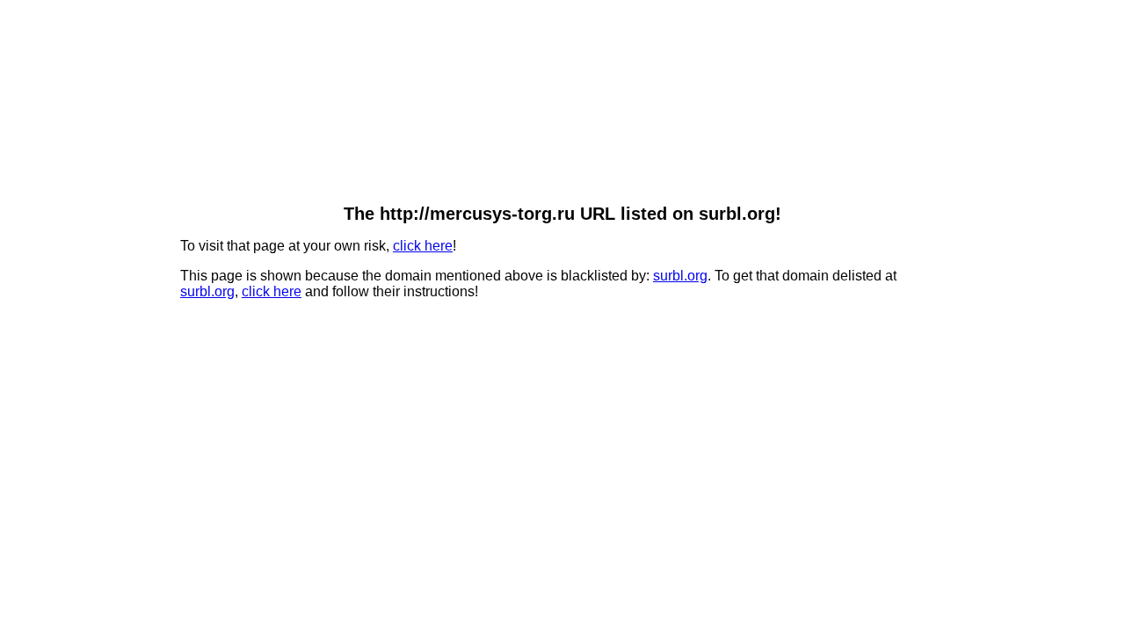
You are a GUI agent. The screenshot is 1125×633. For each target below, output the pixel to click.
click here (423, 245)
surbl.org (680, 275)
